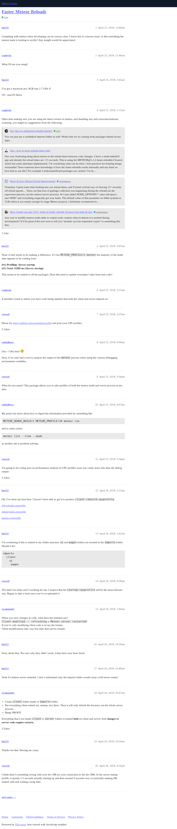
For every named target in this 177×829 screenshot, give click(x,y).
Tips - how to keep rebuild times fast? (30, 150)
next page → (9, 797)
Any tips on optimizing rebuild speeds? (31, 131)
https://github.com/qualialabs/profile (32, 323)
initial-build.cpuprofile (14, 511)
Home (5, 817)
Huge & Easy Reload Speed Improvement (32, 181)
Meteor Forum (9, 3)
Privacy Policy (76, 817)
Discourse (20, 824)
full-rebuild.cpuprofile (14, 505)
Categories (17, 817)
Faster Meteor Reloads (24, 11)
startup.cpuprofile (11, 518)
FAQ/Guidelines (35, 817)
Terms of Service (56, 817)
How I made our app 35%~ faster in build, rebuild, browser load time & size (51, 212)
